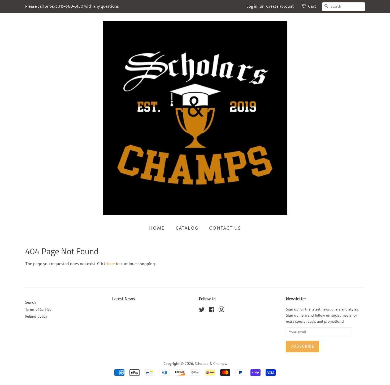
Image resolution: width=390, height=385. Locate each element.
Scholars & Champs (210, 363)
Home (157, 228)
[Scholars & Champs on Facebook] (212, 310)
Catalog (187, 228)
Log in (251, 6)
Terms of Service (38, 309)
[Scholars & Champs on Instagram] (221, 310)
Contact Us (225, 228)
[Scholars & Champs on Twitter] (202, 310)
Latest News (123, 298)
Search (30, 302)
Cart (312, 6)
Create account (280, 6)
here (111, 263)
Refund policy (36, 316)
